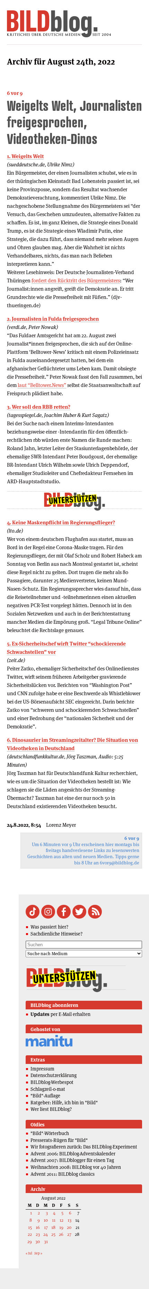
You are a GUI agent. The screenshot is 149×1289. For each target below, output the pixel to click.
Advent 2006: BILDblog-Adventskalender (72, 1154)
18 (53, 1227)
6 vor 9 (15, 93)
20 (69, 1227)
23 (38, 1234)
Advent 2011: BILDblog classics (62, 1174)
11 (53, 1220)
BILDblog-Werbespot (51, 1082)
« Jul (29, 1253)
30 (37, 1241)
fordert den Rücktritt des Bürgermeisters (76, 280)
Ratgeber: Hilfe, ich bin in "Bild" (64, 1102)
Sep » (38, 1253)
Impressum (42, 1069)
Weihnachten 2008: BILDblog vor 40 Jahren (75, 1167)
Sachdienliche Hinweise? (56, 934)
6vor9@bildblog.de (119, 863)
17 (46, 1227)
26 (61, 1234)
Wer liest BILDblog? (51, 1109)
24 (45, 1234)
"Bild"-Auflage (45, 1096)
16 (38, 1227)
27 (69, 1234)
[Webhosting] (49, 1045)
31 (46, 1241)
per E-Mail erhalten (60, 1014)
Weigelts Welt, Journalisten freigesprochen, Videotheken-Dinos (74, 122)
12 (61, 1220)
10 (46, 1220)
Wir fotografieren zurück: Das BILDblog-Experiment (83, 1147)
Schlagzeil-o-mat (47, 1089)
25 (53, 1234)
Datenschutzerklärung (53, 1075)
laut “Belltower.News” (42, 385)
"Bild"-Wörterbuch (49, 1133)
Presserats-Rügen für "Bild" (59, 1140)
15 (30, 1227)
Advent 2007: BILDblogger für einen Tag (72, 1160)
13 (69, 1220)
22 (30, 1234)
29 (29, 1241)
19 (61, 1227)
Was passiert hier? (49, 927)
